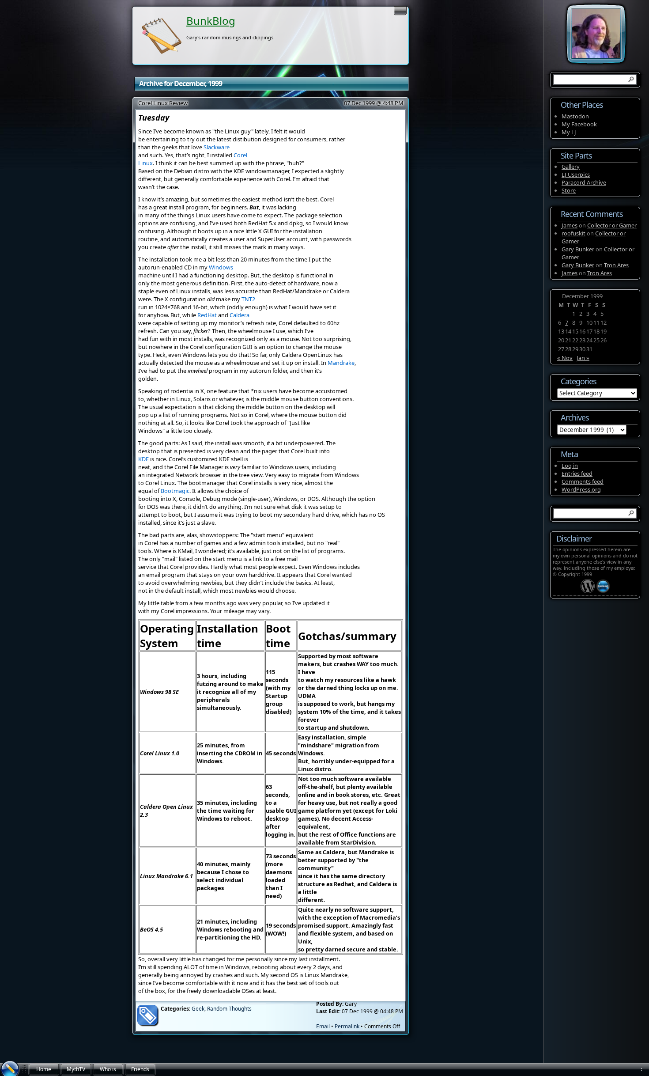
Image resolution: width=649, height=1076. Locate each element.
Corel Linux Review (163, 103)
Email (323, 1026)
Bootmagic (175, 491)
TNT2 (248, 299)
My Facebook (579, 124)
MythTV (76, 1069)
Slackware (217, 147)
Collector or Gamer (612, 225)
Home (43, 1069)
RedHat (207, 315)
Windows (221, 267)
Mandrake (341, 363)
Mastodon (575, 116)
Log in (570, 466)
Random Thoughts (229, 1008)
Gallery (571, 166)
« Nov (565, 358)
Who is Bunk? (108, 1070)
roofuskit (573, 233)
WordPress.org (581, 489)
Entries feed (577, 473)
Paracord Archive (584, 182)
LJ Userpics (576, 174)
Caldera (239, 315)
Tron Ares (616, 265)
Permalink (347, 1026)
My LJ (569, 132)
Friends (140, 1069)
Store (569, 190)
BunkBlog (210, 20)
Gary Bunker (578, 249)
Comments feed (583, 481)
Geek (198, 1008)
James (569, 225)
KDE (143, 459)
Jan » (583, 358)
